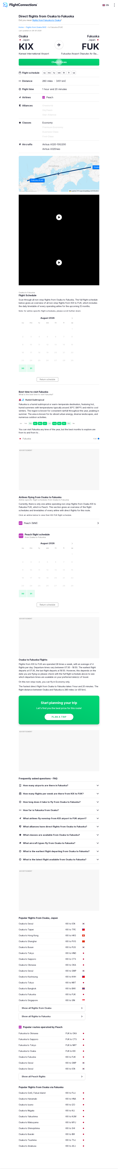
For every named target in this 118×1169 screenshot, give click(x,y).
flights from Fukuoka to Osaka (46, 20)
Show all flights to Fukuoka (36, 1016)
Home (21, 27)
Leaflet (73, 191)
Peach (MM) (31, 523)
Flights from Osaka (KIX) (36, 27)
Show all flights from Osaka (36, 1008)
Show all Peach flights (33, 1076)
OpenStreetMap (84, 191)
